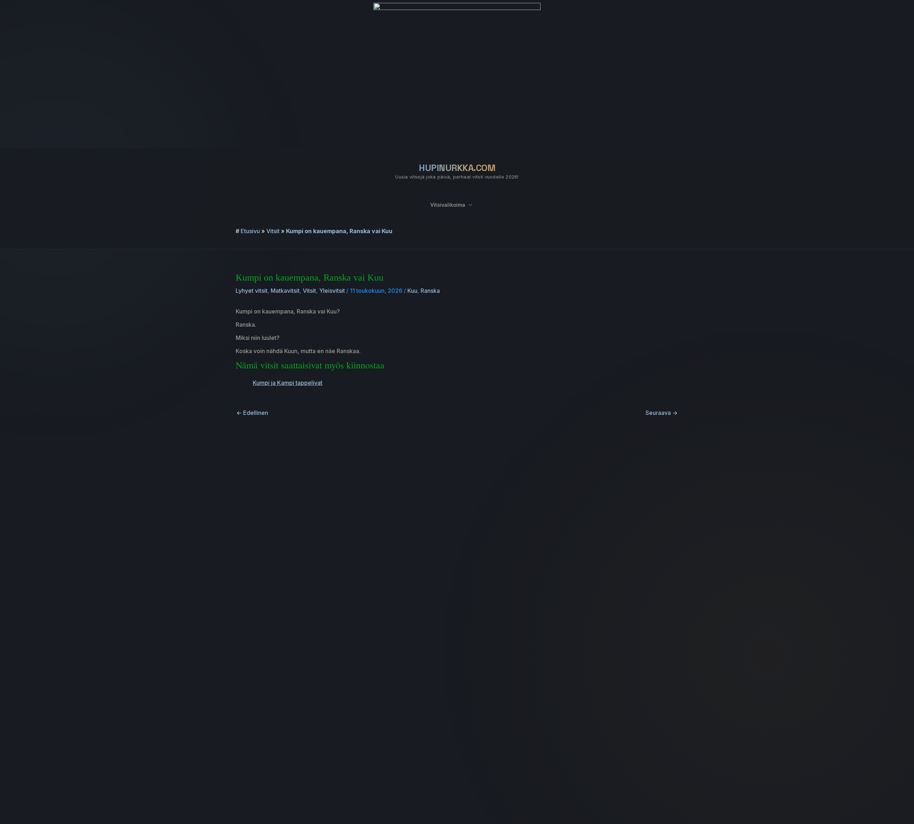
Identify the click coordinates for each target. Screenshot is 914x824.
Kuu (412, 290)
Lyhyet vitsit (251, 290)
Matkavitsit (285, 290)
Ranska (430, 290)
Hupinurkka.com (457, 168)
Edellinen (252, 413)
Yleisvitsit (332, 290)
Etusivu (250, 231)
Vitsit (273, 231)
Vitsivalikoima (447, 205)
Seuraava (662, 413)
